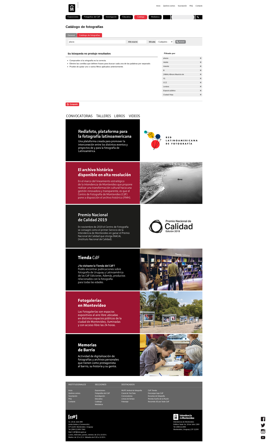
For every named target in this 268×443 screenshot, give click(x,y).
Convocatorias (126, 396)
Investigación (111, 17)
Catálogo (140, 17)
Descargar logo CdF (155, 393)
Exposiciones (73, 17)
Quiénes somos (169, 6)
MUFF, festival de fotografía (131, 390)
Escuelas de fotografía (156, 396)
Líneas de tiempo (128, 399)
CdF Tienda (152, 390)
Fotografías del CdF (92, 17)
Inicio (158, 6)
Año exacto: (133, 42)
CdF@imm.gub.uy (79, 432)
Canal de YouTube (128, 393)
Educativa (126, 17)
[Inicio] (102, 14)
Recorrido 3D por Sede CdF (158, 402)
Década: (152, 42)
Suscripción (182, 6)
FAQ (191, 6)
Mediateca (155, 17)
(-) (201, 58)
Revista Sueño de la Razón (158, 399)
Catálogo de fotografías (89, 35)
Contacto (199, 6)
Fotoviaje (124, 402)
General (71, 35)
